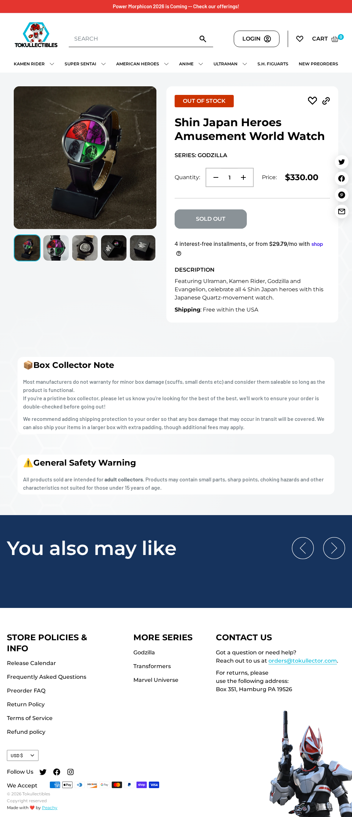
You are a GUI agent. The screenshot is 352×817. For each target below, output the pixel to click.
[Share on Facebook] (342, 178)
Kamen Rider (29, 63)
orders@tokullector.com (302, 660)
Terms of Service (30, 718)
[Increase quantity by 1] (245, 177)
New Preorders (318, 63)
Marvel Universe (155, 680)
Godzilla (144, 652)
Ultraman (225, 63)
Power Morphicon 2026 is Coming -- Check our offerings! (176, 6)
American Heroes (137, 63)
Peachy (49, 807)
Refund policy (26, 732)
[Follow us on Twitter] (43, 773)
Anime (186, 63)
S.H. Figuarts (272, 63)
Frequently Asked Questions (46, 677)
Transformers (152, 666)
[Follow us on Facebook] (57, 773)
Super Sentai (80, 63)
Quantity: (187, 177)
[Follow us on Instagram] (70, 773)
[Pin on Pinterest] (342, 195)
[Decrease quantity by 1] (213, 177)
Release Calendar (31, 663)
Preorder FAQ (26, 690)
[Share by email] (342, 211)
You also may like (92, 548)
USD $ (17, 755)
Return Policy (26, 704)
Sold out (211, 219)
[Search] (202, 38)
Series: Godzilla (201, 155)
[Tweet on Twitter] (342, 162)
